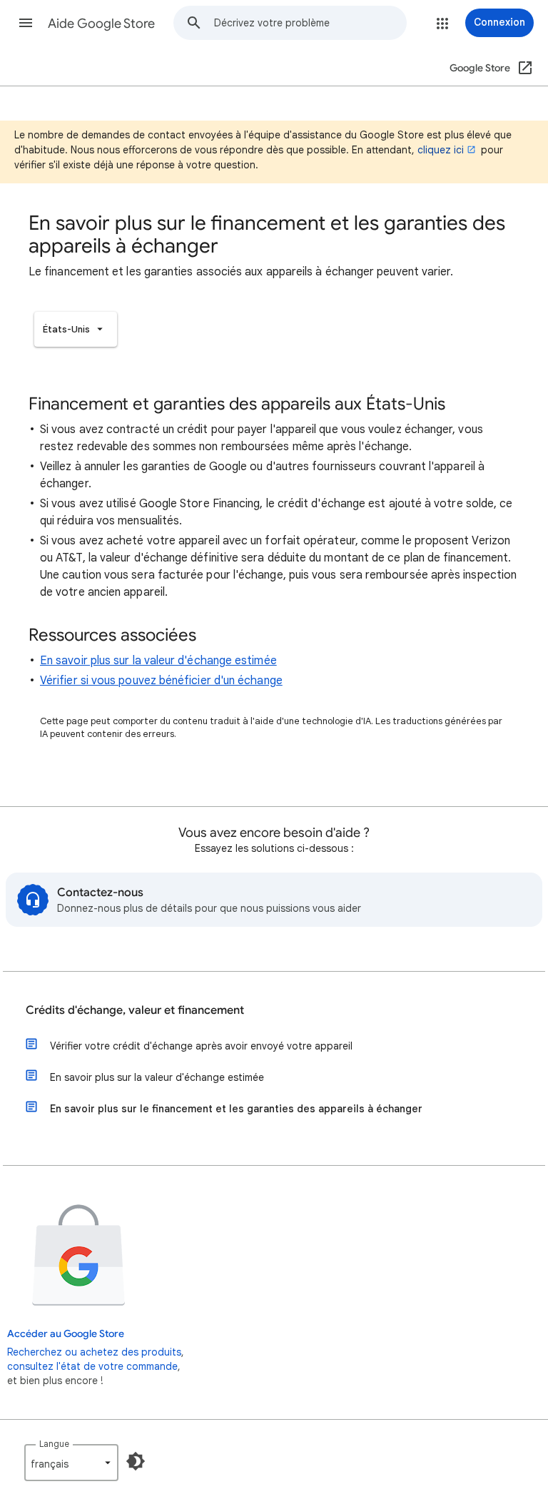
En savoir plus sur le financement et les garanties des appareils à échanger (236, 1108)
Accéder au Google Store (65, 1334)
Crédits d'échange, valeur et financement (135, 1010)
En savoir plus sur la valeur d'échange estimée (158, 661)
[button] (26, 23)
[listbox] (75, 329)
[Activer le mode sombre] (135, 1461)
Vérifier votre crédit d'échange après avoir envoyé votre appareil (201, 1046)
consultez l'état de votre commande (92, 1366)
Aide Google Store (101, 23)
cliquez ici (440, 149)
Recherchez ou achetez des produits (94, 1352)
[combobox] (310, 22)
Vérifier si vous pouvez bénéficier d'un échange (161, 681)
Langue (54, 1443)
